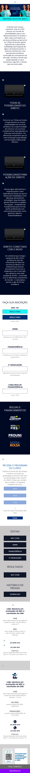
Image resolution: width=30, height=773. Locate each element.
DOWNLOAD (15, 594)
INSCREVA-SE (15, 333)
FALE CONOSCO (15, 766)
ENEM (15, 545)
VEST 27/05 (15, 538)
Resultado (15, 317)
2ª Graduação (15, 558)
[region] (15, 10)
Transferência (15, 551)
